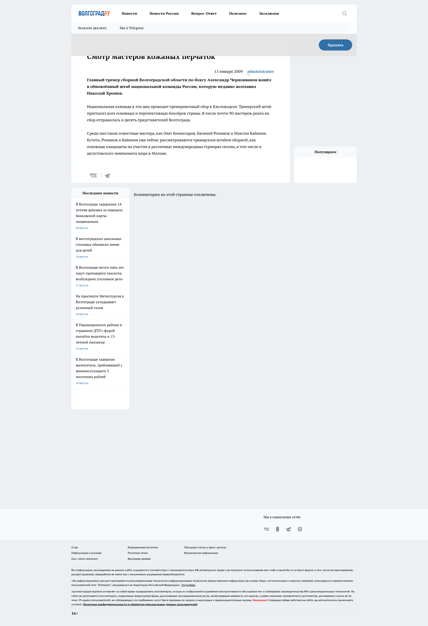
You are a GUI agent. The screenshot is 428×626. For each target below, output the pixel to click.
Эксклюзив (269, 13)
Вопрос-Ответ (204, 13)
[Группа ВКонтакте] (266, 529)
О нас (74, 547)
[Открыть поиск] (344, 13)
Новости (129, 13)
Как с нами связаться (84, 558)
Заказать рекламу (92, 28)
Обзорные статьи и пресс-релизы (205, 547)
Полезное (238, 13)
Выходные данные (139, 558)
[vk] (94, 175)
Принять (336, 45)
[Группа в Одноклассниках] (277, 529)
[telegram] (109, 175)
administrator (260, 71)
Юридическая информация (201, 553)
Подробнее (188, 585)
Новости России (164, 13)
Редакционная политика (143, 547)
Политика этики (138, 553)
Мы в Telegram (132, 28)
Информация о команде (86, 553)
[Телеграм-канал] (288, 529)
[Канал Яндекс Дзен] (299, 529)
